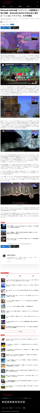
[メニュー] (37, 2)
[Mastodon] (16, 402)
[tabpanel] (20, 305)
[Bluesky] (5, 402)
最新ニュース (29, 6)
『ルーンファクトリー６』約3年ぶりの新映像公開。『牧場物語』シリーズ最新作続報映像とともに (20, 306)
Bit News (12, 24)
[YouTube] (3, 402)
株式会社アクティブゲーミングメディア (15, 398)
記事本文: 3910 (9, 261)
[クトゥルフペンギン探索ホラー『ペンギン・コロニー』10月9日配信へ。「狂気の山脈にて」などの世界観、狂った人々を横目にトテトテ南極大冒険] (3, 360)
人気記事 (3, 6)
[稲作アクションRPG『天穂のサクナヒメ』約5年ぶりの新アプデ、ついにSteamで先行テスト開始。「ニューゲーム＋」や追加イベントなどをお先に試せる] (3, 376)
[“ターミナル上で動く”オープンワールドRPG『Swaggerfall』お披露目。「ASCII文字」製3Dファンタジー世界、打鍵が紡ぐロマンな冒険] (3, 386)
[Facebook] (18, 402)
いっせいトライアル (17, 207)
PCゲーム (11, 6)
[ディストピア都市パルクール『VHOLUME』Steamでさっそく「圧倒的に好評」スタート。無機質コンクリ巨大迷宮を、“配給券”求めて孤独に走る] (3, 350)
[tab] (7, 275)
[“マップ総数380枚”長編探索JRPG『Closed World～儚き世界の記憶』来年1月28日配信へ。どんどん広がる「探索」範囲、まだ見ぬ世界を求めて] (3, 381)
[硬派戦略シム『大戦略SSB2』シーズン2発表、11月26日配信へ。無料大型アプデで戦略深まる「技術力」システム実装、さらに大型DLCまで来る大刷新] (3, 371)
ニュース (17, 21)
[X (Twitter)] (11, 402)
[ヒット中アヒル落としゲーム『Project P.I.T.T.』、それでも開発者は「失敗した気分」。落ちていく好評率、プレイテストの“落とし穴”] (3, 345)
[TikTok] (21, 402)
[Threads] (13, 402)
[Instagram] (8, 402)
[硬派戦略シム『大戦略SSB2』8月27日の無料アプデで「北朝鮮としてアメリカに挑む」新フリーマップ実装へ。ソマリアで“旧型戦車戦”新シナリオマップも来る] (3, 366)
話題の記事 (20, 6)
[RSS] (24, 402)
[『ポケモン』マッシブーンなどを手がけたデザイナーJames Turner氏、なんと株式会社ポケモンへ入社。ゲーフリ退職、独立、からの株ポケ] (3, 340)
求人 (37, 6)
